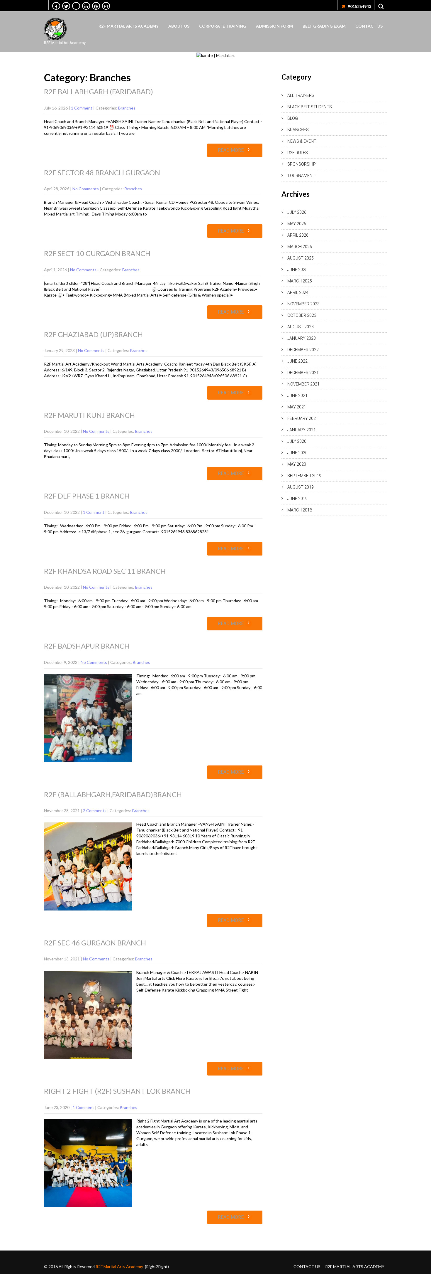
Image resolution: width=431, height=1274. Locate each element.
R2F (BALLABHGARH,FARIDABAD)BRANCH (113, 794)
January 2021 (301, 430)
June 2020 (297, 452)
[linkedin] (86, 6)
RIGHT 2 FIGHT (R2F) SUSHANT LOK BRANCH (117, 1091)
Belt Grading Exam (324, 25)
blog (292, 118)
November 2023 (303, 304)
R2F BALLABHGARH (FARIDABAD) (98, 91)
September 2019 (304, 475)
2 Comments (94, 810)
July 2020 (296, 441)
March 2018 (299, 510)
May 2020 (296, 464)
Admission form (274, 25)
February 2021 (302, 418)
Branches (126, 107)
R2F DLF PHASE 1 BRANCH (87, 496)
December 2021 (303, 372)
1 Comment (81, 107)
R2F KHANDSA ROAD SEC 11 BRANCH (105, 571)
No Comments (85, 188)
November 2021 (303, 384)
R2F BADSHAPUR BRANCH (87, 646)
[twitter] (66, 6)
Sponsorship (301, 164)
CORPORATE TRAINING (222, 25)
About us (178, 25)
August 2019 (300, 487)
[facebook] (56, 6)
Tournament (301, 175)
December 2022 (303, 349)
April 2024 (297, 292)
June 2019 (297, 498)
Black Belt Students (309, 107)
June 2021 (297, 395)
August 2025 (300, 258)
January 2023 (301, 338)
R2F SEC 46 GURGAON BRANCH (95, 942)
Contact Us (369, 25)
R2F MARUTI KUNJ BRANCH (89, 415)
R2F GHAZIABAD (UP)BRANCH (93, 334)
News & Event (301, 141)
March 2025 (299, 281)
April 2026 (297, 235)
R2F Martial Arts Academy (129, 25)
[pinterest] (96, 6)
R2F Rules (297, 152)
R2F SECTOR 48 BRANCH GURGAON (102, 172)
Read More (234, 150)
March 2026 (299, 246)
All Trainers (300, 95)
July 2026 (296, 212)
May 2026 (296, 223)
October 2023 (301, 315)
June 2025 (297, 269)
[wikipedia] (76, 6)
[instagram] (106, 6)
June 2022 (297, 361)
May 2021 (296, 407)
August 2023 (300, 326)
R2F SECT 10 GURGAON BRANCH (97, 253)
